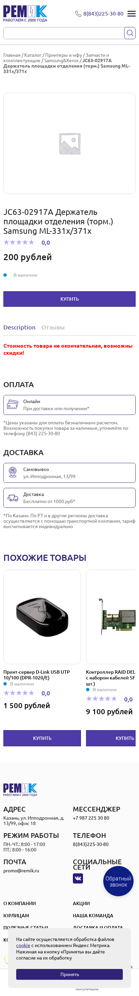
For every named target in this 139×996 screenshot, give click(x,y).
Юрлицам (16, 915)
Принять (69, 974)
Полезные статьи (25, 927)
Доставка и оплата (98, 927)
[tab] (20, 327)
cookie (23, 945)
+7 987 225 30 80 (91, 818)
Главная (12, 55)
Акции (81, 903)
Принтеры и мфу (63, 55)
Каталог (32, 55)
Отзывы (53, 327)
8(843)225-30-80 (91, 844)
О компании (19, 903)
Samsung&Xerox (61, 60)
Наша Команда (93, 915)
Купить (69, 299)
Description (19, 327)
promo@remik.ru (21, 870)
